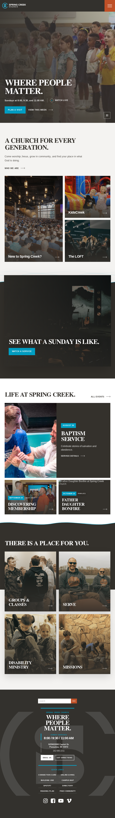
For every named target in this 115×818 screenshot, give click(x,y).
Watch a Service (22, 351)
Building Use (47, 780)
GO (73, 701)
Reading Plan (47, 791)
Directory (67, 786)
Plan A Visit (15, 110)
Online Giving (68, 775)
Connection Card (47, 775)
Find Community (68, 791)
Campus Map (68, 780)
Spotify (47, 786)
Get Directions (64, 758)
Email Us (47, 758)
